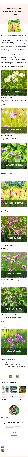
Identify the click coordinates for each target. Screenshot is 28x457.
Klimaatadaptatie (14, 8)
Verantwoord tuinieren (4, 397)
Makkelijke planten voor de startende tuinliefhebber (12, 443)
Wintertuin (16, 396)
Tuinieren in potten (13, 449)
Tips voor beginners (19, 8)
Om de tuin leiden (4, 2)
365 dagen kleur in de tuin (8, 449)
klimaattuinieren (4, 367)
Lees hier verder (6, 327)
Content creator (10, 426)
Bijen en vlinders (9, 8)
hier (2, 366)
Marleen (14, 16)
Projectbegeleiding (18, 426)
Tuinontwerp (3, 396)
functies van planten (13, 366)
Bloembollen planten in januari (9, 450)
